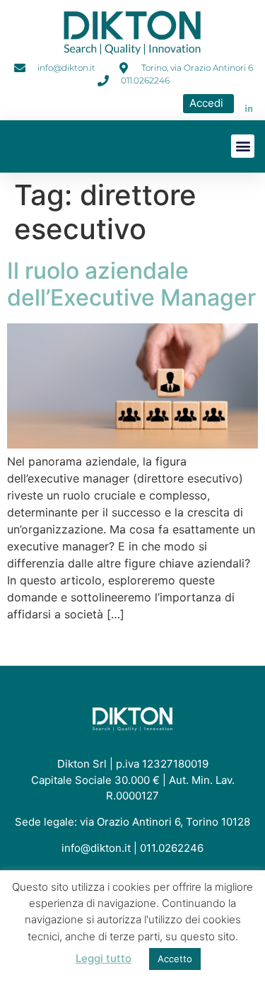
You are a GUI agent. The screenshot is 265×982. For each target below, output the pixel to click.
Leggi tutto (103, 958)
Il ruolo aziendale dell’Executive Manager (131, 284)
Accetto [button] (175, 958)
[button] (242, 146)
